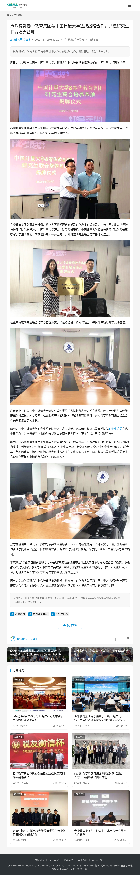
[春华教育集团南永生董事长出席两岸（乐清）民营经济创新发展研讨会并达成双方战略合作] (101, 694)
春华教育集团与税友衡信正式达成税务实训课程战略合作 (39, 775)
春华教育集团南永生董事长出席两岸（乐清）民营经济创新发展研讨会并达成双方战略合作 (100, 718)
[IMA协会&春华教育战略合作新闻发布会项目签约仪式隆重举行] (39, 694)
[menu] (129, 5)
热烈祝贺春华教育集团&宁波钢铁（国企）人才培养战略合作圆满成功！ (99, 775)
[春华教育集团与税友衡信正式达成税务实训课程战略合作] (39, 751)
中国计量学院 (40, 614)
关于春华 (54, 860)
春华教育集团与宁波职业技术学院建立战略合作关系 (100, 832)
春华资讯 (79, 39)
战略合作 (20, 614)
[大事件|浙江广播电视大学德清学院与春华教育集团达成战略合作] (39, 808)
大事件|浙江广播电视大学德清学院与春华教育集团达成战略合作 (39, 832)
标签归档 (97, 860)
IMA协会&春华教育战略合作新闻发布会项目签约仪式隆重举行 (38, 718)
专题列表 (39, 860)
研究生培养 (115, 428)
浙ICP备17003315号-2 (107, 865)
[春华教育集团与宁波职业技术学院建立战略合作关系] (101, 808)
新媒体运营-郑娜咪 (20, 39)
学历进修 (68, 39)
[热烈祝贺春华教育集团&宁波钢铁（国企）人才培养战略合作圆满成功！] (101, 751)
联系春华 (68, 860)
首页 (9, 15)
